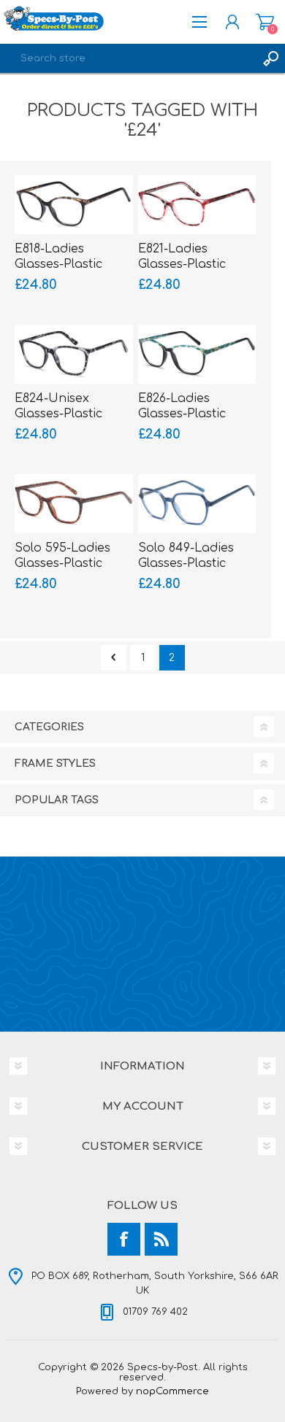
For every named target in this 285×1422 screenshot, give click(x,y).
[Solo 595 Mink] (74, 503)
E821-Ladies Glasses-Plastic (182, 256)
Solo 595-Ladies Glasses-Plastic (62, 555)
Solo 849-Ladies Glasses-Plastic (186, 555)
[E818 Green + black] (74, 204)
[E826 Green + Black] (197, 354)
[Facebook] (123, 1239)
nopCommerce (172, 1391)
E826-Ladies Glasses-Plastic (182, 406)
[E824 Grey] (74, 354)
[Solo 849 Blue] (197, 503)
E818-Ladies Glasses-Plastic (58, 256)
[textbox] (128, 58)
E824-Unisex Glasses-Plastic (58, 406)
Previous (113, 658)
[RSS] (161, 1239)
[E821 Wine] (197, 204)
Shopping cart (264, 22)
